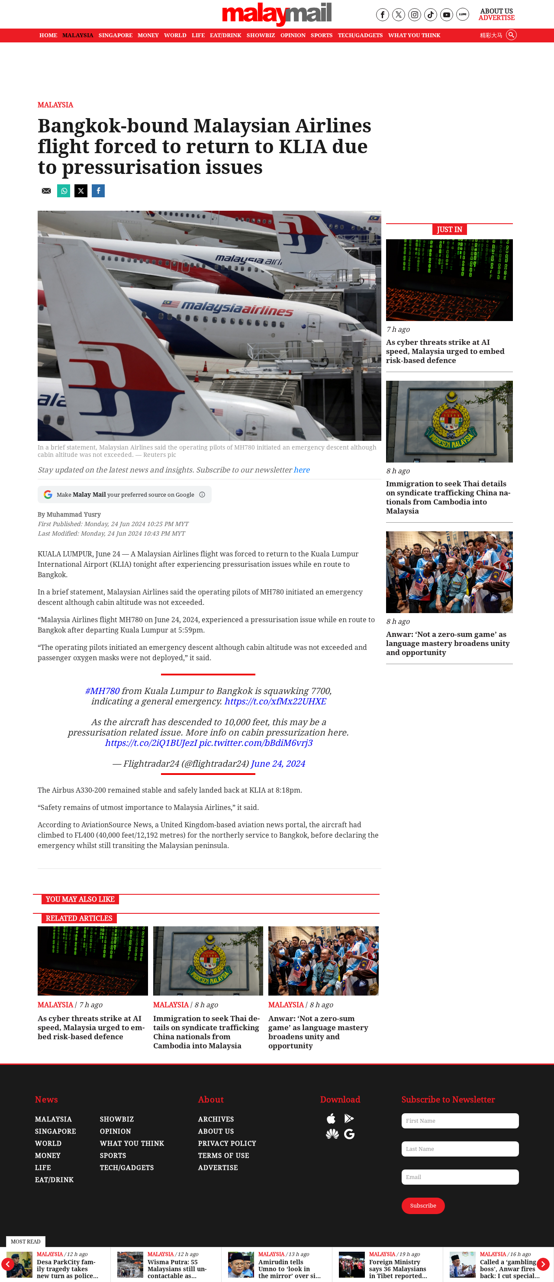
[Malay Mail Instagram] (414, 15)
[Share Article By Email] (46, 195)
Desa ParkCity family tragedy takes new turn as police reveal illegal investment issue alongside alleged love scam (68, 1269)
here (301, 470)
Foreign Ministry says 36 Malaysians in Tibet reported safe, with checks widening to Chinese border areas (400, 1269)
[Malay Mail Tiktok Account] (430, 15)
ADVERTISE (218, 1168)
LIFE (198, 35)
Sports (113, 1156)
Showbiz (117, 1119)
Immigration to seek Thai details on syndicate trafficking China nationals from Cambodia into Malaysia (206, 1032)
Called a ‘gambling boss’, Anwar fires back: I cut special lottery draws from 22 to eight (509, 1269)
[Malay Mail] (277, 24)
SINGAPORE (115, 35)
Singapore (55, 1131)
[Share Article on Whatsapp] (63, 195)
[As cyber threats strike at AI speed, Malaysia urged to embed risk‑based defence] (93, 961)
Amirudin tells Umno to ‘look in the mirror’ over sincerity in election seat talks (289, 1269)
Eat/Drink (54, 1180)
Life (43, 1168)
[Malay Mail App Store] (331, 1125)
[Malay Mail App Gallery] (332, 1140)
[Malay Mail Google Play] (349, 1125)
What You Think (414, 35)
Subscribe (423, 1205)
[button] (202, 494)
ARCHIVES (216, 1119)
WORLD (175, 35)
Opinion (115, 1131)
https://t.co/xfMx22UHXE (274, 701)
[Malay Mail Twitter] (399, 15)
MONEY (148, 35)
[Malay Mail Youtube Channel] (446, 15)
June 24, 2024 (278, 763)
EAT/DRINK (226, 35)
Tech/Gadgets (127, 1168)
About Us (496, 11)
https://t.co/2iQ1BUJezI (150, 743)
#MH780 (102, 691)
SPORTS (322, 35)
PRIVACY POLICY (227, 1143)
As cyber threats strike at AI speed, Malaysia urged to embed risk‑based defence (91, 1027)
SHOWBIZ (261, 35)
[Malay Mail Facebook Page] (382, 15)
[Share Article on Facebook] (98, 195)
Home (48, 35)
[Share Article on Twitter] (80, 195)
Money (48, 1156)
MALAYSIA (77, 35)
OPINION (293, 35)
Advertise (497, 18)
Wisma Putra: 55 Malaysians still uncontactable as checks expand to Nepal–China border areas (178, 1269)
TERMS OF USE (223, 1156)
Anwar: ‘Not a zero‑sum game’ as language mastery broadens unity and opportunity (318, 1032)
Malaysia (50, 1254)
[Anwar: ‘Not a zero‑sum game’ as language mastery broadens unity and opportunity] (323, 961)
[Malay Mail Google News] (349, 1140)
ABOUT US (216, 1131)
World (48, 1143)
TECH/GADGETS (360, 35)
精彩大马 (491, 35)
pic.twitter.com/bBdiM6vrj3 (255, 743)
